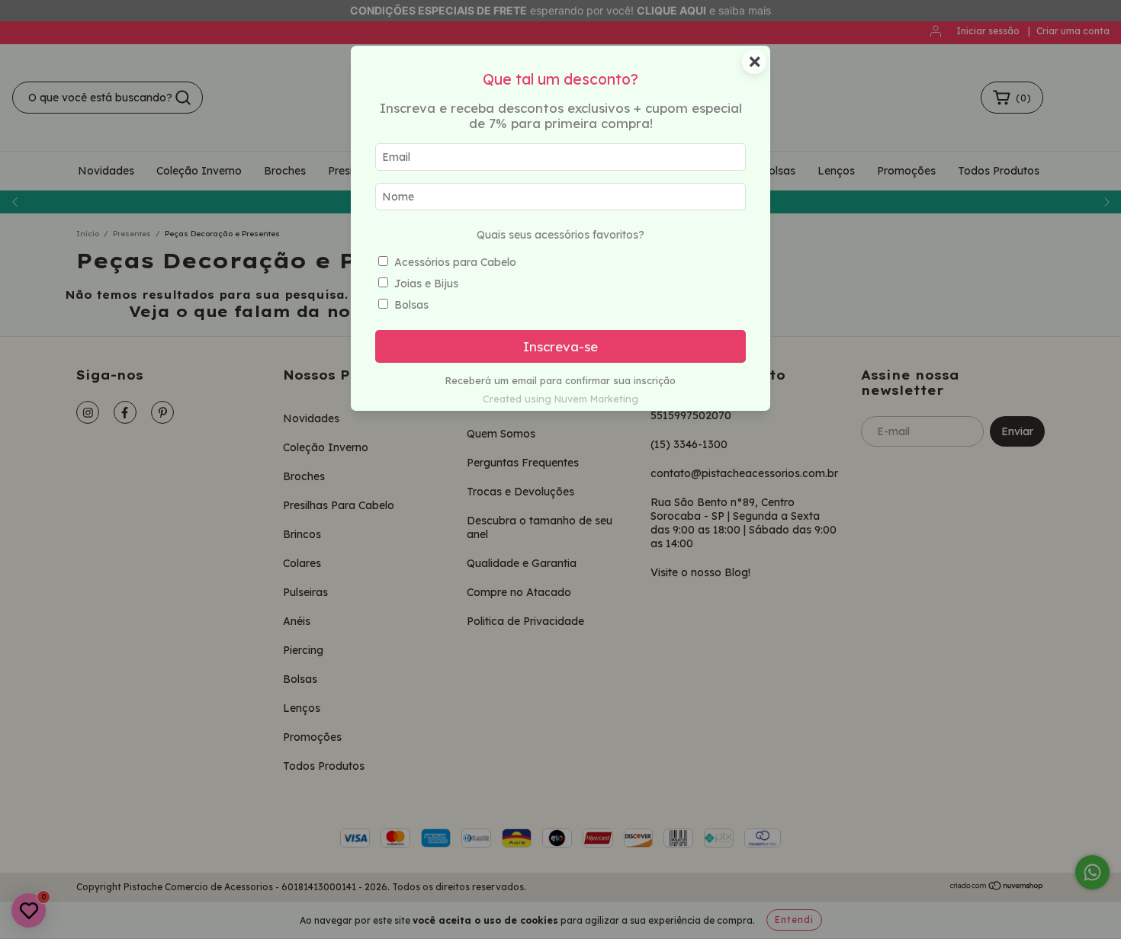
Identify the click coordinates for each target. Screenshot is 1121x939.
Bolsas (411, 305)
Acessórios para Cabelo (455, 262)
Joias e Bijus (426, 283)
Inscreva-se (560, 346)
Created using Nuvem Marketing (560, 399)
